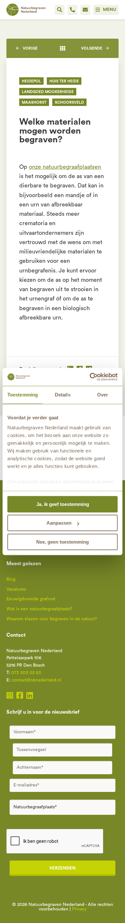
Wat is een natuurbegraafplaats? (39, 609)
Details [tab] (63, 394)
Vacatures (16, 589)
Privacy (79, 909)
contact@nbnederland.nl (36, 680)
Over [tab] (102, 394)
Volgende (91, 48)
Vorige (30, 48)
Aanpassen (58, 523)
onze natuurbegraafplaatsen (65, 167)
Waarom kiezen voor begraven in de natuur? (51, 619)
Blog (10, 579)
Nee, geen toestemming (62, 542)
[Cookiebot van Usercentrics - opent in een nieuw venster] (90, 377)
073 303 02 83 (26, 673)
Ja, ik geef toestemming (62, 504)
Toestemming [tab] (22, 394)
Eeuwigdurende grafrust (30, 599)
